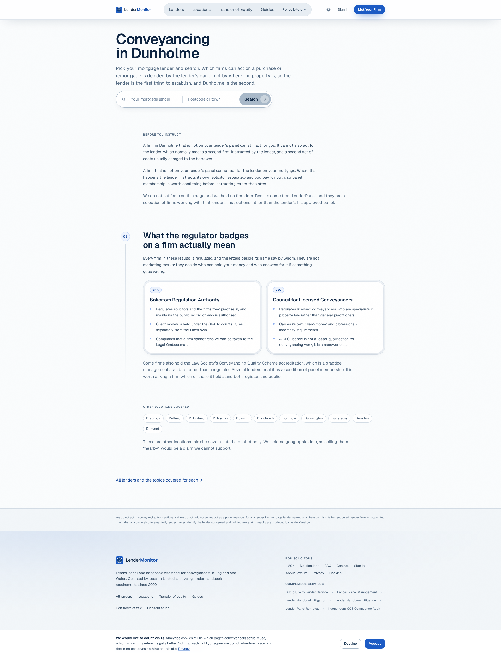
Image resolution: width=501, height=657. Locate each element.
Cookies (335, 573)
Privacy (318, 573)
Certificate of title (129, 608)
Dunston (362, 418)
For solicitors (292, 9)
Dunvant (152, 428)
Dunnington (314, 418)
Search (255, 99)
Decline (350, 643)
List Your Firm (369, 9)
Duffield (175, 418)
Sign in (343, 9)
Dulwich (242, 418)
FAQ (328, 566)
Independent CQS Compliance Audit (354, 609)
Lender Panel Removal (302, 609)
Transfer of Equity (236, 9)
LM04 (290, 566)
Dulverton (220, 418)
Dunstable (339, 418)
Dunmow (289, 418)
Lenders (176, 9)
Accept (375, 643)
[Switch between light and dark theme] (328, 9)
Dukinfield (197, 418)
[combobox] (154, 99)
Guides (267, 9)
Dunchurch (265, 418)
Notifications (309, 566)
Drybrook (153, 418)
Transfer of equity (172, 596)
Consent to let (158, 608)
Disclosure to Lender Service (306, 592)
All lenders (124, 596)
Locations (201, 9)
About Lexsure (296, 573)
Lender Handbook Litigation (305, 600)
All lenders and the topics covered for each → (159, 480)
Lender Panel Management (357, 592)
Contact (343, 566)
